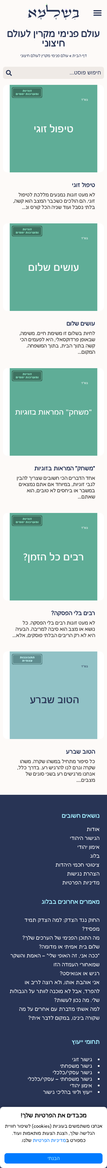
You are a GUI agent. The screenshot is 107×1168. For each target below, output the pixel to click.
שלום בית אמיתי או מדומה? (69, 946)
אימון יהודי (88, 846)
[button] (97, 12)
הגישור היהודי (85, 838)
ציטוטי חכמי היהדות (77, 864)
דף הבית (79, 55)
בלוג (95, 855)
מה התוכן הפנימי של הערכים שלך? (61, 937)
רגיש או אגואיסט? (80, 973)
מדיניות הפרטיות (81, 882)
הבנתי (54, 1158)
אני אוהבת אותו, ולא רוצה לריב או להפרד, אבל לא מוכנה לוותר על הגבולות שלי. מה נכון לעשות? (55, 991)
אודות (93, 829)
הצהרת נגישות (83, 873)
